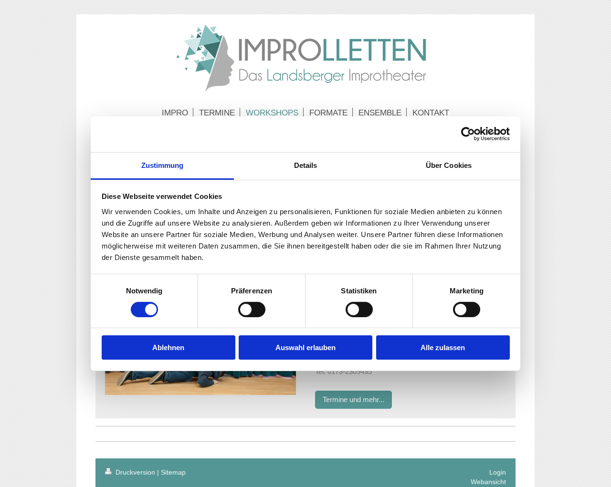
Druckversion (135, 472)
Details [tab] (305, 165)
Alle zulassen (443, 347)
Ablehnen (168, 347)
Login (497, 472)
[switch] (251, 309)
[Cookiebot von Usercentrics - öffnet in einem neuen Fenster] (468, 134)
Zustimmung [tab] (162, 165)
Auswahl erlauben (305, 347)
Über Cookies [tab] (449, 165)
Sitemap (173, 472)
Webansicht (488, 482)
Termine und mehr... (353, 399)
